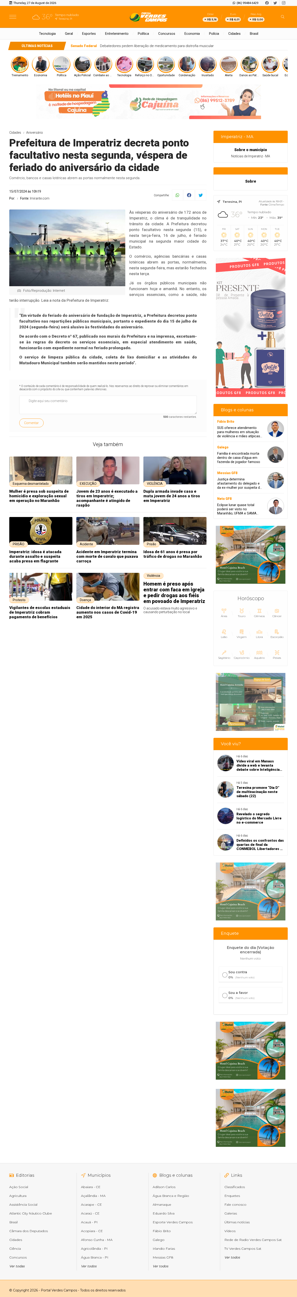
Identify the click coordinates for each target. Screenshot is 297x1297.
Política (143, 34)
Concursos (166, 34)
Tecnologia (47, 34)
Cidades (234, 34)
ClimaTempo (276, 204)
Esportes (89, 34)
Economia (192, 34)
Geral (69, 34)
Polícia (214, 34)
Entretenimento (117, 34)
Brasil (254, 34)
